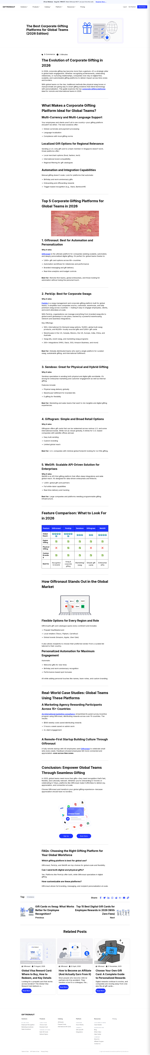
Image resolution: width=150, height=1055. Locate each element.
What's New (97, 1032)
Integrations (79, 1032)
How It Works (80, 1024)
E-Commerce (49, 54)
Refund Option (44, 1034)
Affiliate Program (99, 1041)
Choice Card (43, 1024)
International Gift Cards (64, 1026)
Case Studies (98, 1024)
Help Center (97, 1034)
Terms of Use (25, 1051)
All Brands (61, 1022)
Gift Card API (79, 1029)
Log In (125, 7)
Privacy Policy (44, 1051)
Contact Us (97, 1043)
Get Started (132, 7)
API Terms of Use (34, 1051)
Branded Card (44, 1027)
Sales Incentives (26, 1029)
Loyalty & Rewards (75, 960)
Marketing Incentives (27, 1027)
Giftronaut (46, 254)
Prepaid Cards (62, 1024)
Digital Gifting (36, 962)
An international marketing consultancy (58, 714)
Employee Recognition (28, 1024)
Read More (27, 991)
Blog (95, 1029)
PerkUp (45, 303)
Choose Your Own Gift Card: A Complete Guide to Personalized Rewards (110, 974)
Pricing (82, 7)
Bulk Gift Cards (44, 1032)
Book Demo (142, 7)
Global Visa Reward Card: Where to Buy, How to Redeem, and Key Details (37, 974)
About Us (96, 1039)
